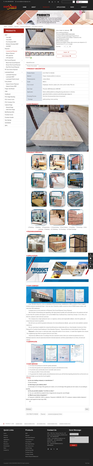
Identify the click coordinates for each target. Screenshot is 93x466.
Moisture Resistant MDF (12, 44)
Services (6, 441)
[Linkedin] (49, 2)
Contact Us (6, 450)
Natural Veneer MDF (11, 86)
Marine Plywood (10, 53)
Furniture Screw (9, 114)
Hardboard (7, 94)
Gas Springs (8, 120)
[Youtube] (58, 2)
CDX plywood (9, 57)
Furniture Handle (9, 117)
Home (5, 433)
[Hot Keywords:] (74, 2)
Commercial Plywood (11, 51)
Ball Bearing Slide (9, 112)
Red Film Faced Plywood (12, 67)
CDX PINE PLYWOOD (32, 414)
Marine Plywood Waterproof (31, 456)
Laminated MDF (10, 77)
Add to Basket (65, 56)
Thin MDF (8, 37)
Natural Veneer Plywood (12, 84)
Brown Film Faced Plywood (13, 65)
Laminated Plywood (11, 74)
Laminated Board (9, 72)
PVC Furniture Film (10, 102)
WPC (6, 125)
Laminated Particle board (12, 79)
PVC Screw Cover (9, 99)
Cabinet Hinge (8, 105)
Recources (6, 443)
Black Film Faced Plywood (13, 62)
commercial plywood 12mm (55, 414)
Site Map (87, 463)
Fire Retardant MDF (11, 41)
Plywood (7, 48)
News (5, 448)
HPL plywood (9, 55)
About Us (6, 437)
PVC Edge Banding (10, 96)
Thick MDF (9, 39)
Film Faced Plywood (10, 60)
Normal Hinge (9, 107)
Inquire (65, 52)
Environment (6, 446)
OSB (6, 91)
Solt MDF (8, 46)
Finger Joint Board (9, 88)
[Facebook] (52, 2)
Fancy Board (8, 81)
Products (6, 435)
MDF (6, 35)
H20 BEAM (8, 122)
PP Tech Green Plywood (11, 69)
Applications (6, 439)
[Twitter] (55, 2)
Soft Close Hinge (10, 109)
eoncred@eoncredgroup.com (23, 1)
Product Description (32, 66)
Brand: (28, 62)
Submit (73, 445)
